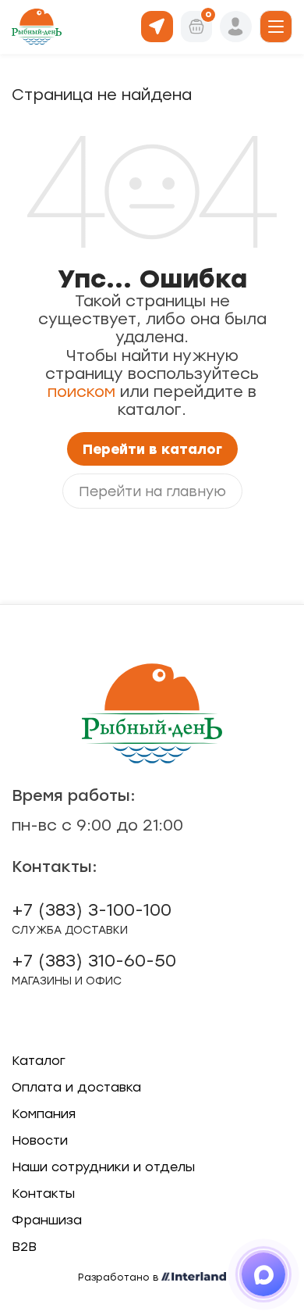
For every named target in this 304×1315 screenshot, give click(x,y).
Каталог (38, 1060)
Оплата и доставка (76, 1087)
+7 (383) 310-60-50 (94, 969)
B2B (24, 1246)
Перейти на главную (152, 491)
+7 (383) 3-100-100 (91, 918)
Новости (40, 1140)
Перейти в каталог (152, 449)
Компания (44, 1113)
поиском (81, 391)
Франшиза (47, 1220)
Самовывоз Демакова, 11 (157, 25)
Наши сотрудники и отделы (103, 1167)
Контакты (43, 1193)
